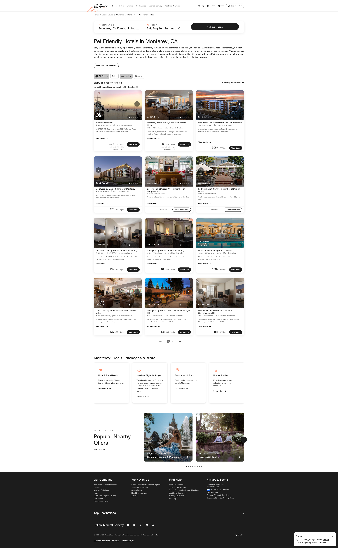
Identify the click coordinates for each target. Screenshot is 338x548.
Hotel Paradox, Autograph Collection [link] (215, 250)
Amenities (126, 76)
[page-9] (201, 466)
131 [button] (163, 331)
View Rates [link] (133, 144)
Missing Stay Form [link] (176, 496)
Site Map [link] (172, 498)
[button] (237, 82)
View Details (100, 138)
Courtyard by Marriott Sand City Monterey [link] (115, 189)
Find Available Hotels (106, 65)
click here (323, 542)
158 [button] (214, 331)
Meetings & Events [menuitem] (172, 6)
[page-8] (199, 466)
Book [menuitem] (114, 6)
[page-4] (192, 466)
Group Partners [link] (137, 490)
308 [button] (214, 147)
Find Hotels (216, 26)
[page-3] (190, 466)
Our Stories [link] (98, 498)
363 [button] (163, 144)
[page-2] (188, 466)
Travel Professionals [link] (139, 487)
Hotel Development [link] (139, 493)
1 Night (153, 25)
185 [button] (163, 269)
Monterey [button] (131, 15)
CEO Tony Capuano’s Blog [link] (105, 496)
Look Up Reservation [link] (177, 487)
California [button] (120, 15)
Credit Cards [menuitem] (140, 6)
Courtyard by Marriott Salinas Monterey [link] (165, 250)
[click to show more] (244, 440)
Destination (108, 25)
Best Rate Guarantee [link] (178, 493)
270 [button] (111, 209)
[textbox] (121, 28)
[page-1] (186, 466)
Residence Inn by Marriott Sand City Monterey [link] (220, 122)
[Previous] (98, 104)
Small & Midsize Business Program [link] (146, 485)
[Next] (137, 104)
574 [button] (111, 144)
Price (114, 76)
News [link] (96, 493)
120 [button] (111, 331)
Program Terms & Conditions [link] (219, 495)
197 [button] (111, 269)
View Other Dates (182, 210)
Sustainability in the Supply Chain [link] (220, 498)
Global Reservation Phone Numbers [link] (184, 490)
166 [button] (214, 269)
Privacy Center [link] (213, 487)
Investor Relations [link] (101, 490)
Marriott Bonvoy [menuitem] (155, 6)
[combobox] (121, 27)
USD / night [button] (119, 144)
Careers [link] (97, 487)
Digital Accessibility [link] (101, 501)
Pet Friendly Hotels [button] (146, 15)
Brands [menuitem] (130, 6)
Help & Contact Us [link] (176, 485)
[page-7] (197, 466)
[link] (201, 5)
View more (98, 449)
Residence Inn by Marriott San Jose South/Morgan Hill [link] (215, 311)
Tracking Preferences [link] (215, 484)
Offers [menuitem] (121, 6)
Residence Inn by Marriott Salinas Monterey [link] (116, 250)
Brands (138, 76)
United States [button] (107, 15)
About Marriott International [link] (105, 485)
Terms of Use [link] (212, 492)
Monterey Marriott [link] (104, 122)
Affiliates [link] (134, 496)
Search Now (103, 388)
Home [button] (96, 15)
